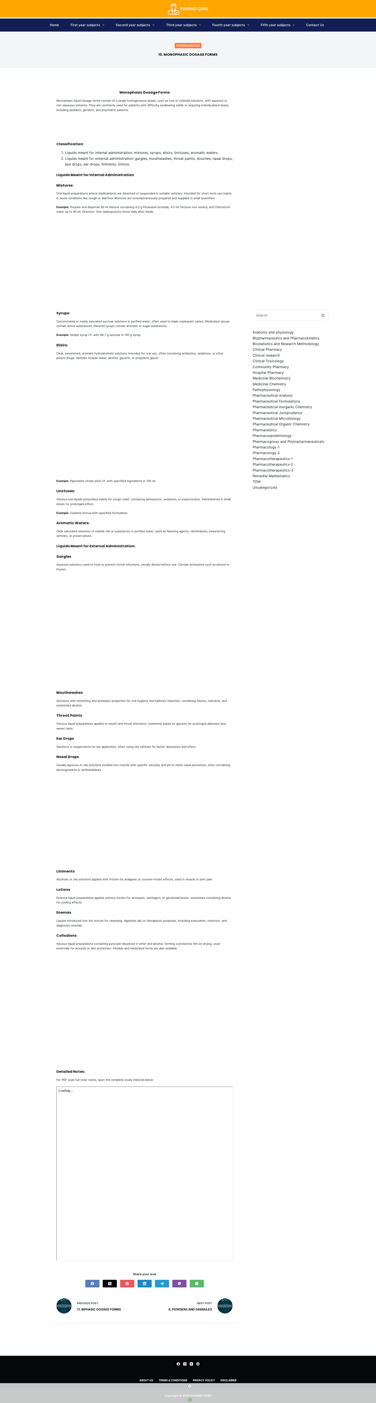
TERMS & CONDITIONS (173, 1380)
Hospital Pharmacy (268, 372)
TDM (256, 481)
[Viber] (179, 1283)
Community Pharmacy (271, 366)
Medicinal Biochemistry (272, 378)
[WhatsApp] (197, 1283)
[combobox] (285, 315)
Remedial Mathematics (271, 476)
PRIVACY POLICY (204, 1380)
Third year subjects (181, 25)
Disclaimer (228, 1380)
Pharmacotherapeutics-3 (273, 470)
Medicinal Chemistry (269, 384)
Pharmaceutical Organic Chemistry (281, 424)
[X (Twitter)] (110, 1283)
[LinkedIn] (145, 1283)
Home (54, 25)
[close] (190, 1386)
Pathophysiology (266, 389)
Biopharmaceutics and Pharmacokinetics (286, 338)
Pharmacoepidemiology (272, 435)
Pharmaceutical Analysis (272, 395)
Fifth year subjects (275, 25)
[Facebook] (92, 1283)
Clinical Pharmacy (267, 349)
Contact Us (315, 25)
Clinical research (266, 355)
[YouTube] (191, 1364)
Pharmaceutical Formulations (276, 401)
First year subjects (85, 25)
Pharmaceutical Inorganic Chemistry (282, 407)
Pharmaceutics (188, 45)
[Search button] (323, 315)
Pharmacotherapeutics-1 (273, 458)
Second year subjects (133, 25)
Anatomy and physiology (273, 332)
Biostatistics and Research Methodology (286, 344)
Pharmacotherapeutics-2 (273, 464)
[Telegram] (162, 1283)
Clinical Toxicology (268, 361)
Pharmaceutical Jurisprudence (277, 412)
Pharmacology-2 (266, 453)
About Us (146, 1380)
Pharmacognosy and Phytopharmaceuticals (288, 441)
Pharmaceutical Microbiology (277, 418)
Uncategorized (265, 487)
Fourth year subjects (228, 25)
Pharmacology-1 (266, 447)
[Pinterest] (127, 1283)
